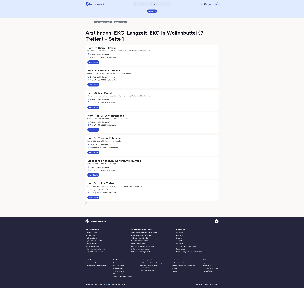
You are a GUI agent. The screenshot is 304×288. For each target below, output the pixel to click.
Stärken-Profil (118, 274)
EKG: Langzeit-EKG (102, 22)
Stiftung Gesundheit (179, 263)
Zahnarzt (179, 238)
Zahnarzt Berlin (91, 235)
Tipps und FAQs (91, 263)
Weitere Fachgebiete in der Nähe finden (190, 252)
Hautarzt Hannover (92, 243)
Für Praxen (213, 4)
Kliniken (144, 4)
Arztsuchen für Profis (147, 270)
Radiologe (179, 233)
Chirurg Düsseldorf (92, 246)
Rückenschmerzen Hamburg (140, 249)
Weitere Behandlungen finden (141, 252)
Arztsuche (89, 22)
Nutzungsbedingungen (210, 268)
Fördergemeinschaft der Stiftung (183, 266)
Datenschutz (207, 266)
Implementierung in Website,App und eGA (150, 267)
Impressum (206, 263)
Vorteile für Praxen (119, 263)
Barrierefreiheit (208, 271)
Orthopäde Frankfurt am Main (96, 249)
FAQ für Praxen (118, 266)
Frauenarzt (179, 243)
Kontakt (174, 271)
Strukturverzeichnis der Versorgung (152, 263)
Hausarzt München (92, 233)
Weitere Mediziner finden (94, 252)
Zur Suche (152, 11)
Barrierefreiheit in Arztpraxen (96, 266)
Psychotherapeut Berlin (94, 241)
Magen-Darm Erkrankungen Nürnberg (144, 233)
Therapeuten (154, 4)
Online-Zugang (118, 271)
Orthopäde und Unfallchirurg (186, 246)
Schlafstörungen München (140, 238)
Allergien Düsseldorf (138, 243)
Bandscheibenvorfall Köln (139, 241)
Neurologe (179, 235)
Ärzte (136, 4)
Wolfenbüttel (119, 22)
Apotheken (166, 4)
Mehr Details (93, 62)
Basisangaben (118, 268)
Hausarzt (179, 241)
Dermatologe (180, 249)
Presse (174, 268)
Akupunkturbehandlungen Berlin (142, 235)
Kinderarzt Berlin (91, 238)
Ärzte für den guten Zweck (122, 276)
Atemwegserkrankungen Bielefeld (142, 246)
